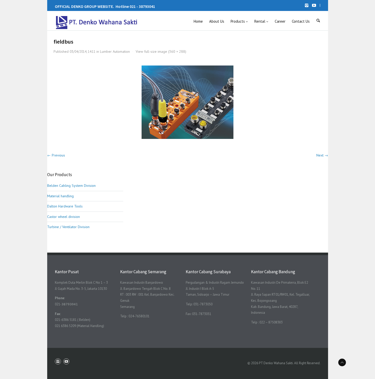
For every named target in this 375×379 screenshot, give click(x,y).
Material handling (60, 196)
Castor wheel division (63, 216)
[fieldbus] (187, 102)
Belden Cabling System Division (71, 185)
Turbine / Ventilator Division (68, 227)
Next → (322, 155)
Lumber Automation (115, 51)
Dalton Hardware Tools (65, 206)
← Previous (56, 155)
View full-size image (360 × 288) (161, 51)
